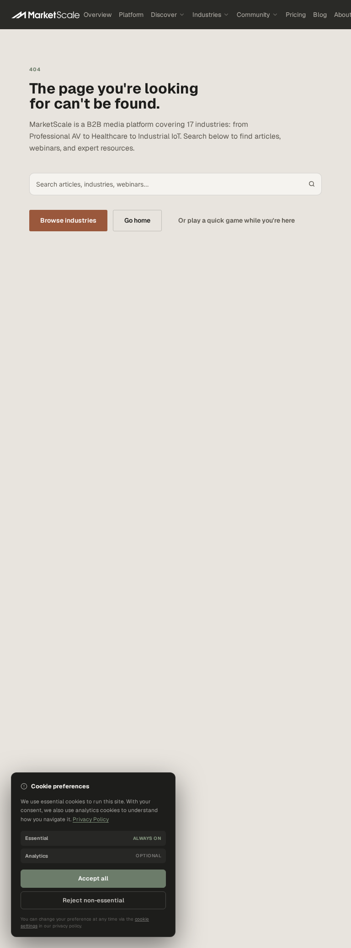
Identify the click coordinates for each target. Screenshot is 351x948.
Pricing (296, 14)
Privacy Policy (91, 819)
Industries (206, 14)
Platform (131, 14)
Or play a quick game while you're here (236, 220)
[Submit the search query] (311, 184)
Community (253, 14)
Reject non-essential (93, 900)
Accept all (93, 878)
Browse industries (68, 220)
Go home (137, 220)
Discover (164, 14)
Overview (98, 14)
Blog (320, 14)
